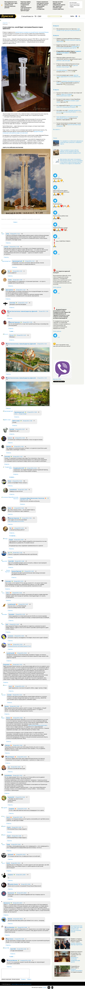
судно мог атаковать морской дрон (67, 66)
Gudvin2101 (11, 797)
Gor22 (8, 863)
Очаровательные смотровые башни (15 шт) (19, 646)
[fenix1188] (4, 561)
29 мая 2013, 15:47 (22, 808)
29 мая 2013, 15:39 (18, 539)
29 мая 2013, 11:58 (27, 420)
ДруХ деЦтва (9, 290)
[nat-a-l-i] (3, 440)
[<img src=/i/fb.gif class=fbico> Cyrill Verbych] (2, 757)
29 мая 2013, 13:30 (14, 706)
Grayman (10, 874)
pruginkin (11, 808)
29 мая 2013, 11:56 (26, 518)
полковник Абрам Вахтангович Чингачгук (32, 498)
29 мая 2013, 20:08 (20, 874)
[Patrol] (3, 484)
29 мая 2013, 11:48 (32, 412)
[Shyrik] (3, 826)
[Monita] (2, 706)
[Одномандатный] (6, 261)
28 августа (56, 35)
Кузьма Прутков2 (16, 571)
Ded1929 (12, 429)
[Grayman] (3, 877)
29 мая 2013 (5, 22)
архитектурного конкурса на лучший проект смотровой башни (31, 32)
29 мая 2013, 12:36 (17, 593)
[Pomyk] (5, 538)
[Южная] (3, 921)
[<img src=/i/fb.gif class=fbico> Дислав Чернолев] (5, 324)
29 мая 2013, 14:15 (22, 757)
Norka (10, 279)
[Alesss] (3, 511)
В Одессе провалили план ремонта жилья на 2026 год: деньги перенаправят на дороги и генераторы (42, 5)
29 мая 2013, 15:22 (17, 775)
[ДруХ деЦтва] (2, 290)
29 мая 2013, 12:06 (17, 279)
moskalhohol (13, 489)
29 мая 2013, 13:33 (17, 718)
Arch (7, 624)
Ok (49, 987)
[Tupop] (3, 844)
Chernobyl (12, 302)
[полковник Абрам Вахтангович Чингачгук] (10, 498)
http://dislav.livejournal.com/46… (16, 521)
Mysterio (8, 446)
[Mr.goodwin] (1, 663)
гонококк (10, 636)
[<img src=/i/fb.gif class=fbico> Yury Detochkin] (2, 927)
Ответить (8, 243)
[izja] (3, 769)
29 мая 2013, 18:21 (21, 854)
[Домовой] (3, 857)
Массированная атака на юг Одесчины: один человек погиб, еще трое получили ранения (11, 4)
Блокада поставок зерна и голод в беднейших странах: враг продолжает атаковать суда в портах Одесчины (59, 5)
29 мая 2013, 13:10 (17, 664)
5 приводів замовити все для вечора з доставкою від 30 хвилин (68, 111)
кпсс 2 (7, 593)
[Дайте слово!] (7, 419)
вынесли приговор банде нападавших (68, 125)
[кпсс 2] (2, 594)
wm (9, 644)
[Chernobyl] (5, 305)
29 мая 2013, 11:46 (19, 508)
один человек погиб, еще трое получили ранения (68, 29)
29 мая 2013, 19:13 (15, 863)
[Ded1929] (5, 432)
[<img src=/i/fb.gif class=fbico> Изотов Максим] (3, 962)
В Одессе (58, 81)
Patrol (9, 481)
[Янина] (3, 718)
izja (9, 767)
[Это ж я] (5, 334)
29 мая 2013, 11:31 (30, 261)
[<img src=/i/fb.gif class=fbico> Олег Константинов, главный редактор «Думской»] (3, 313)
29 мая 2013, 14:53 (15, 767)
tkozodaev (11, 614)
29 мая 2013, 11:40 (17, 481)
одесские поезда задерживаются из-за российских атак (68, 75)
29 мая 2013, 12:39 (20, 614)
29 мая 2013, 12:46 (19, 636)
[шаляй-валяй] (3, 607)
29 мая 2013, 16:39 (16, 827)
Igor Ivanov (10, 939)
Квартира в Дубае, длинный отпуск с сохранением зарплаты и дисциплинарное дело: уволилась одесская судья (26, 6)
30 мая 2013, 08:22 (18, 919)
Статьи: (55, 138)
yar (9, 552)
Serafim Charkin (13, 884)
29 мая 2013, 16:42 (16, 844)
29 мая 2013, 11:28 (14, 246)
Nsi (9, 271)
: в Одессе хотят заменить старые (66, 118)
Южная (10, 919)
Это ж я (11, 335)
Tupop (8, 844)
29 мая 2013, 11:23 (15, 233)
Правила (23, 979)
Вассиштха (11, 893)
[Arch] (2, 624)
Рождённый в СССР (18, 468)
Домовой (10, 854)
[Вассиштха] (3, 895)
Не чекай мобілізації (61, 70)
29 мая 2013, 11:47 (22, 302)
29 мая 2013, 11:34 (20, 290)
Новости (30, 16)
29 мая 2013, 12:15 (18, 581)
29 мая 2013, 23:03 (25, 884)
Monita (7, 706)
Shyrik (9, 827)
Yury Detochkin (10, 927)
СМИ (39, 16)
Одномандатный (17, 261)
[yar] (3, 555)
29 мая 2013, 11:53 (27, 322)
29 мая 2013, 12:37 (23, 604)
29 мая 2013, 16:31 (20, 686)
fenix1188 (11, 561)
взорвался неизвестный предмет (68, 52)
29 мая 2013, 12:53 (17, 644)
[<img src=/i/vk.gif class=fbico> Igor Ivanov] (2, 939)
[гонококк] (3, 638)
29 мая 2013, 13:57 (20, 429)
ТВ (35, 16)
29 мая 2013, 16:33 (17, 817)
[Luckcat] (1, 245)
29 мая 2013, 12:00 (19, 561)
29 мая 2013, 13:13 (17, 695)
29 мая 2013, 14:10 (21, 335)
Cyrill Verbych (10, 757)
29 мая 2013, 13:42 (17, 745)
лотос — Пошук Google (20, 414)
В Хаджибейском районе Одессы (65, 51)
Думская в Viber (57, 379)
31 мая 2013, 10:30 (19, 939)
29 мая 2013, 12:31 (19, 528)
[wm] (3, 647)
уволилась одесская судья (63, 60)
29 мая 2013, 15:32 (20, 797)
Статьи (24, 16)
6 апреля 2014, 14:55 (25, 960)
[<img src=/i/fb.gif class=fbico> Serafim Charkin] (3, 887)
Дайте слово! (16, 420)
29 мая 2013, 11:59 (17, 552)
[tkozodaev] (4, 614)
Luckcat (6, 246)
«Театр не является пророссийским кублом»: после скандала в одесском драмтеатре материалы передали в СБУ (70, 151)
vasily (7, 233)
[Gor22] (3, 863)
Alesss (9, 508)
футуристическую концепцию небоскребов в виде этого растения (23, 132)
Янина (8, 718)
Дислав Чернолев (15, 322)
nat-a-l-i (10, 438)
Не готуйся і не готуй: (62, 110)
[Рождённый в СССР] (7, 468)
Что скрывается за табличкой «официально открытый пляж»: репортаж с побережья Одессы (71, 142)
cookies (44, 987)
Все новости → (57, 129)
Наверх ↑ (15, 222)
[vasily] (2, 234)
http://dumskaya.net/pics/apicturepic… (38, 725)
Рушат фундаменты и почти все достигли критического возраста (67, 117)
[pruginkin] (4, 807)
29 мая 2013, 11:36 (20, 438)
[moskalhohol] (5, 492)
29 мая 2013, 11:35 (42, 344)
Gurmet (9, 695)
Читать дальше (57, 287)
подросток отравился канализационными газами (64, 95)
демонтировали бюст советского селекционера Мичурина (68, 106)
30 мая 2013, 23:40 (22, 927)
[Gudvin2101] (3, 800)
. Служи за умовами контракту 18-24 (66, 71)
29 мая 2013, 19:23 (22, 653)
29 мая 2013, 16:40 (16, 836)
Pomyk (11, 539)
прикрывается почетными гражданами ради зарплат (67, 47)
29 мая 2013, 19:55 (22, 489)
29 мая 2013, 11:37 (17, 456)
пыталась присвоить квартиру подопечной (68, 40)
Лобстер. (7, 745)
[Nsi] (3, 274)
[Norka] (5, 281)
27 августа (56, 89)
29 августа (56, 26)
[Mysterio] (3, 447)
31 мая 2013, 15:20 (21, 949)
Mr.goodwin (6, 664)
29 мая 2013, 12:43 (14, 624)
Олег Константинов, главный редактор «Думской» (23, 311)
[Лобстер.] (2, 745)
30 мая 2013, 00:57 (17, 903)
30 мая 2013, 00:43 (21, 893)
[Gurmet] (3, 695)
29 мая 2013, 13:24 (32, 468)
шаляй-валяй (11, 604)
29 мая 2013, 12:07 (29, 571)
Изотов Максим (12, 960)
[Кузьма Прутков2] (5, 571)
